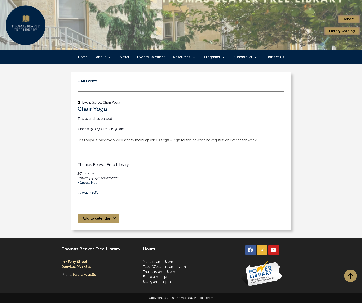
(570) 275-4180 (88, 192)
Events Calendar (151, 57)
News (124, 57)
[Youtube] (273, 250)
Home (83, 57)
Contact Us (275, 57)
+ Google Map (87, 182)
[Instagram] (262, 250)
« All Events (88, 81)
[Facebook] (250, 250)
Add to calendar (97, 218)
